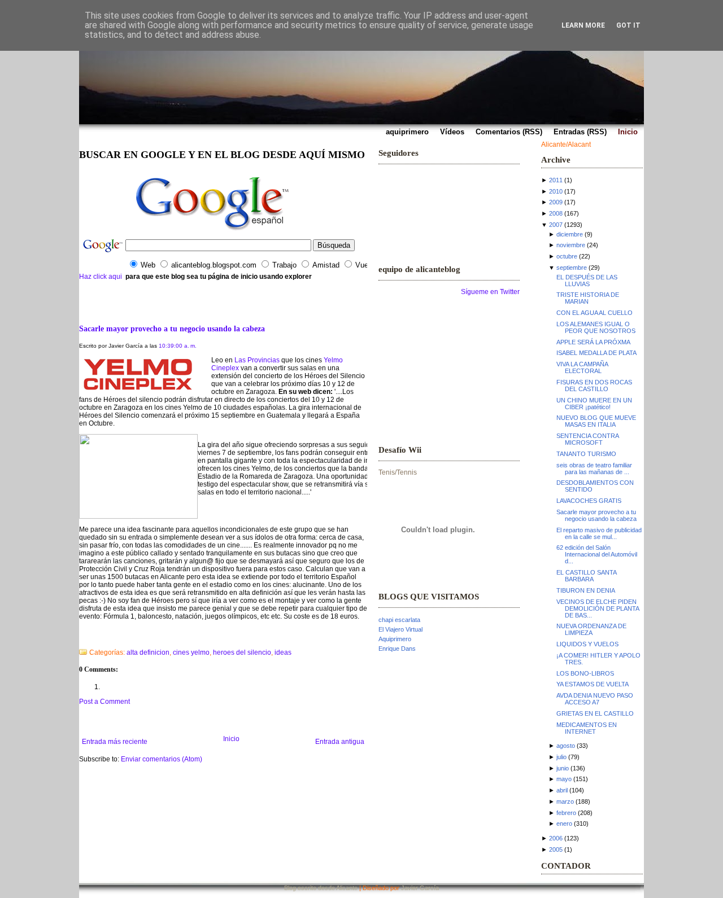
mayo (564, 779)
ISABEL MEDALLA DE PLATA (596, 352)
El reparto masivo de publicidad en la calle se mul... (599, 533)
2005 (556, 849)
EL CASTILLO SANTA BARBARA (586, 575)
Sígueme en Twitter (490, 292)
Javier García (420, 887)
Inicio (231, 739)
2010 (556, 191)
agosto (565, 745)
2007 (556, 224)
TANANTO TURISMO (586, 453)
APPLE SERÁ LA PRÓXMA (593, 342)
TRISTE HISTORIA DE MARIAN (587, 298)
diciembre (569, 234)
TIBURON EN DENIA (585, 590)
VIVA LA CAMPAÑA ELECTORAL (582, 367)
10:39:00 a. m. (178, 346)
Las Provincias (257, 360)
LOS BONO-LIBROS (585, 673)
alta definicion (148, 652)
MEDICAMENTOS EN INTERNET (586, 728)
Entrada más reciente (114, 742)
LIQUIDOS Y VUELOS (587, 644)
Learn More (583, 25)
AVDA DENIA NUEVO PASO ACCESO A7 (594, 699)
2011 (556, 180)
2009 (556, 202)
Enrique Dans (397, 648)
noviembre (570, 245)
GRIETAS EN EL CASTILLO (595, 713)
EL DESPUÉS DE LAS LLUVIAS (586, 280)
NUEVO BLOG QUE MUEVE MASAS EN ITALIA (596, 421)
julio (561, 757)
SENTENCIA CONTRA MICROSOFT (587, 439)
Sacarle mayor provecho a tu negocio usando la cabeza (172, 328)
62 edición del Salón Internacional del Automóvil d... (596, 554)
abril (562, 790)
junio (562, 768)
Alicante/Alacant (566, 144)
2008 (556, 213)
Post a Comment (104, 702)
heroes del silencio (242, 652)
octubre (566, 256)
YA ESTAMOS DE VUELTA (592, 684)
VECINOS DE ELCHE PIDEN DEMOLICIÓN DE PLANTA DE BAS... (597, 608)
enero (564, 823)
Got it (628, 25)
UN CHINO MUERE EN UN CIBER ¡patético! (594, 403)
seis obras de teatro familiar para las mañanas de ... (594, 468)
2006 (556, 838)
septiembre (571, 267)
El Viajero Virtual (400, 629)
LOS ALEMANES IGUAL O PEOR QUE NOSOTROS (595, 327)
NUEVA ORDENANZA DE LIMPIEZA (591, 629)
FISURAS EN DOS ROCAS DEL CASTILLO (594, 385)
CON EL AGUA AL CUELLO (594, 312)
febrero (566, 812)
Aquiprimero (394, 639)
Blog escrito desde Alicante (321, 887)
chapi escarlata (399, 619)
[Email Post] (80, 638)
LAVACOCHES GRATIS (588, 500)
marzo (565, 801)
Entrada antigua (339, 742)
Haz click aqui (100, 277)
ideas (283, 652)
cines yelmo (191, 652)
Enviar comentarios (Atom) (161, 759)
